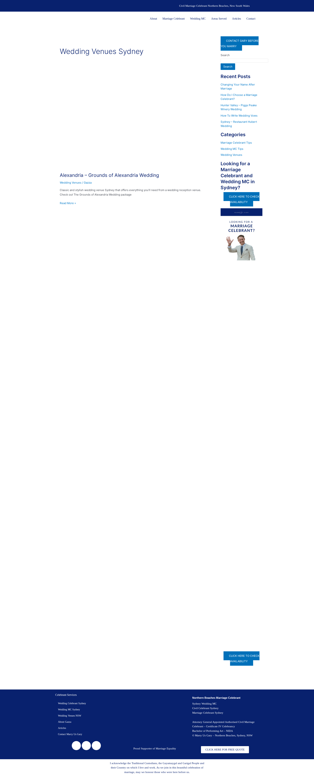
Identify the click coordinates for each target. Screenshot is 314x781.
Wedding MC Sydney (69, 709)
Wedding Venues (70, 182)
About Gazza (64, 722)
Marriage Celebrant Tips (236, 142)
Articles (236, 18)
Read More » (68, 203)
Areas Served (219, 18)
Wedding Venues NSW (69, 715)
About (153, 18)
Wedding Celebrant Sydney (72, 703)
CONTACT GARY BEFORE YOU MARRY (240, 43)
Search (225, 55)
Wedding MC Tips (232, 149)
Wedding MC (198, 18)
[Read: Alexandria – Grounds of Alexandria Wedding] (131, 120)
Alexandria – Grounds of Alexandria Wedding (109, 175)
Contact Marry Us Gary (70, 734)
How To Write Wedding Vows (239, 115)
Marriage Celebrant (173, 18)
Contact (250, 18)
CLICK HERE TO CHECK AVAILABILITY (244, 199)
